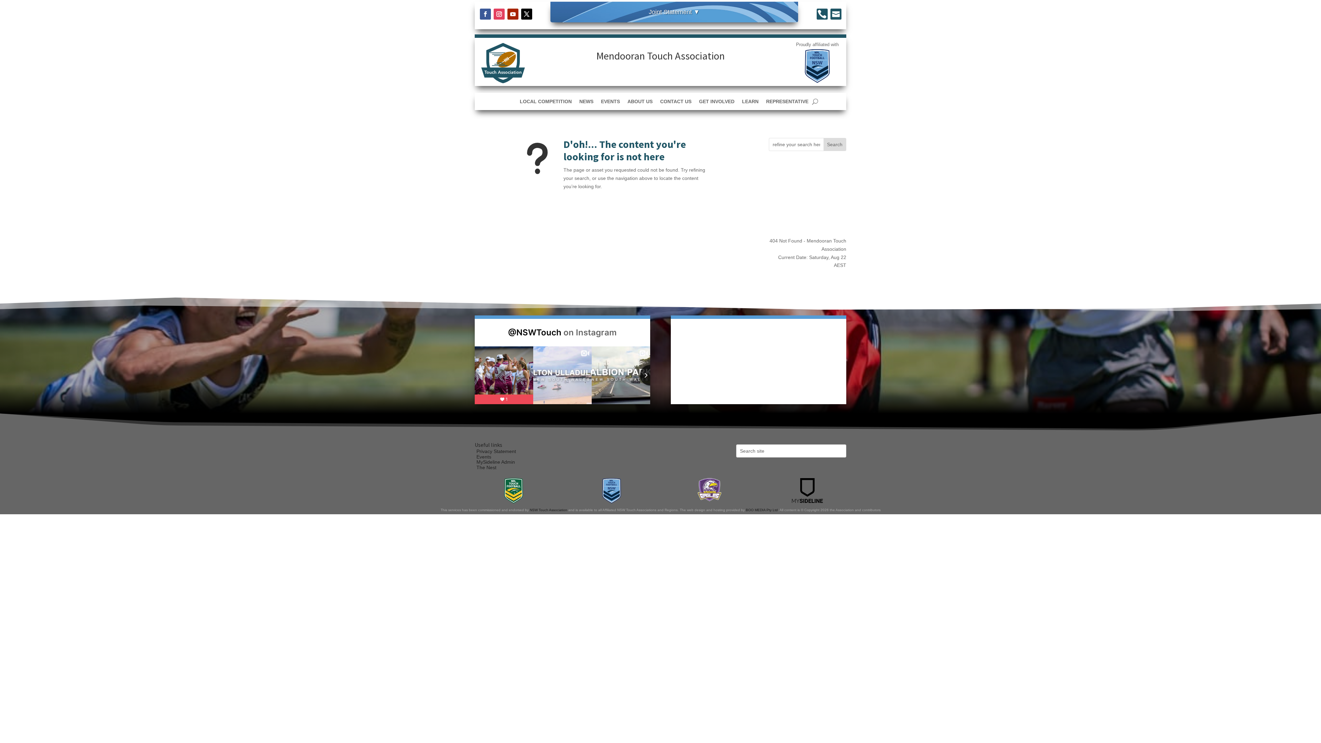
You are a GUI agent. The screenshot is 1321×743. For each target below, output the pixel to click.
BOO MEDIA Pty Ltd (762, 510)
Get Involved (716, 101)
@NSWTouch (534, 332)
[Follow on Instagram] (499, 14)
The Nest (486, 467)
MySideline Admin (495, 462)
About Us (640, 101)
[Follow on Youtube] (512, 14)
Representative (787, 101)
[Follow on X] (526, 14)
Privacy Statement (496, 451)
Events (610, 101)
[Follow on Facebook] (485, 14)
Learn (750, 101)
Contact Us (675, 101)
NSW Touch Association (548, 510)
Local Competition (546, 101)
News (586, 101)
